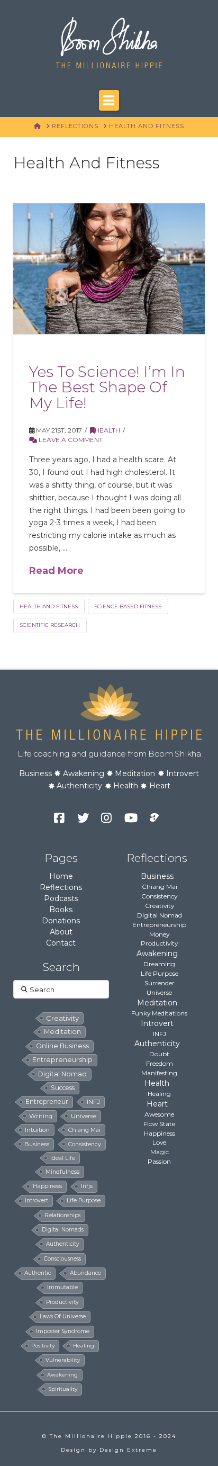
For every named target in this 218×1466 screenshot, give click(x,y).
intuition (37, 1130)
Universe (159, 992)
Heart (159, 785)
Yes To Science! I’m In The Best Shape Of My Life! (107, 387)
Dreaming (159, 964)
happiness (47, 1186)
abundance (85, 1273)
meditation (62, 1032)
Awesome (159, 1114)
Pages (61, 858)
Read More (56, 571)
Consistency (159, 896)
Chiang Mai (159, 887)
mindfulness (62, 1171)
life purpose (84, 1200)
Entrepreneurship (159, 925)
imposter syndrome (62, 1331)
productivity (62, 1302)
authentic (37, 1273)
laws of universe (63, 1316)
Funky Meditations (159, 1013)
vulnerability (63, 1359)
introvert (36, 1200)
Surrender (159, 983)
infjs (87, 1186)
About (61, 932)
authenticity (62, 1243)
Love (159, 1142)
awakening (62, 1374)
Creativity (159, 906)
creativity (62, 1018)
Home (61, 876)
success (63, 1088)
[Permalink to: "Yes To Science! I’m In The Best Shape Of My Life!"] (109, 268)
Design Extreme (128, 1449)
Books (60, 909)
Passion (159, 1161)
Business (35, 773)
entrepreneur (46, 1101)
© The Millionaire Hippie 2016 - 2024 (109, 1436)
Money (159, 934)
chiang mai (84, 1130)
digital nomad (62, 1074)
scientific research (50, 625)
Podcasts (61, 898)
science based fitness (127, 606)
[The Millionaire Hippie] (109, 710)
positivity (42, 1345)
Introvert (182, 773)
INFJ (93, 1101)
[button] (109, 100)
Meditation (135, 773)
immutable (62, 1287)
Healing (159, 1094)
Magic (159, 1152)
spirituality (62, 1389)
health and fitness (49, 606)
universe (83, 1116)
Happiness (159, 1133)
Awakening (83, 773)
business (36, 1144)
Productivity (159, 943)
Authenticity (79, 785)
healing (83, 1345)
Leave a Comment (70, 440)
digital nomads (63, 1229)
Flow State (159, 1124)
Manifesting (159, 1073)
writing (40, 1116)
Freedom (159, 1063)
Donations (61, 920)
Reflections (61, 887)
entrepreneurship (62, 1060)
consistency (84, 1144)
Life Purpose (159, 973)
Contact (61, 943)
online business (62, 1046)
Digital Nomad (159, 915)
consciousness (62, 1258)
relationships (62, 1215)
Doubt (159, 1054)
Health (107, 430)
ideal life (62, 1158)
